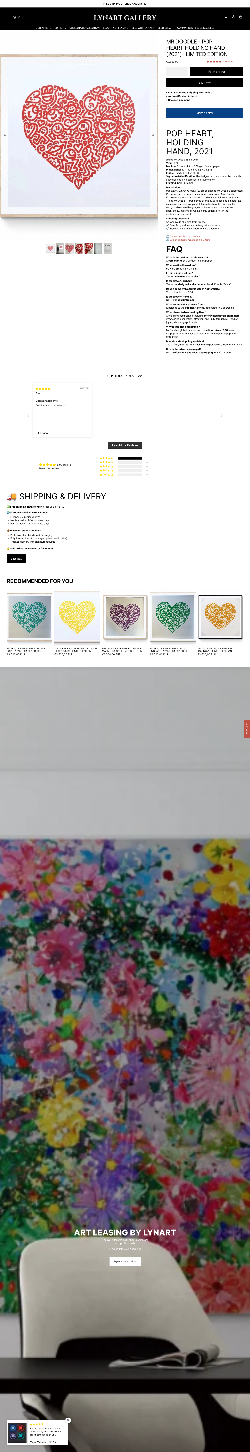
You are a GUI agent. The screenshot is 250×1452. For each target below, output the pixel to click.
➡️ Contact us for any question (183, 236)
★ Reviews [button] (247, 729)
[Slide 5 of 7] (89, 248)
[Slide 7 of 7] (108, 248)
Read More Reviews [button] (125, 445)
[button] (68, 1420)
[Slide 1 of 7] (50, 248)
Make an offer (205, 115)
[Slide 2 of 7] (60, 248)
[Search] (226, 17)
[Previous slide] (3, 135)
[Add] (47, 640)
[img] (43, 388)
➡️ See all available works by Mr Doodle (188, 239)
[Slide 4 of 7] (79, 248)
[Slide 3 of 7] (69, 248)
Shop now (16, 558)
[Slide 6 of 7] (98, 248)
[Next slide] (154, 135)
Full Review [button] (42, 433)
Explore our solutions (125, 1261)
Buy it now (205, 82)
